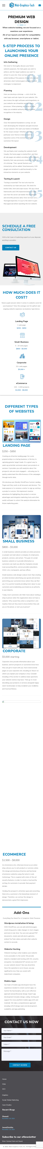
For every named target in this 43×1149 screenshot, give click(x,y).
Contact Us (10, 247)
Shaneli (5, 1116)
